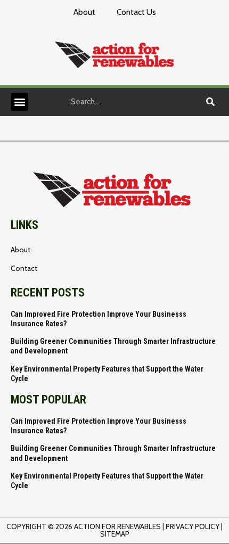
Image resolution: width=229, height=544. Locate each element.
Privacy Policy (192, 526)
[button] (19, 102)
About (84, 12)
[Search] (210, 102)
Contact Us (136, 12)
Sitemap (114, 534)
